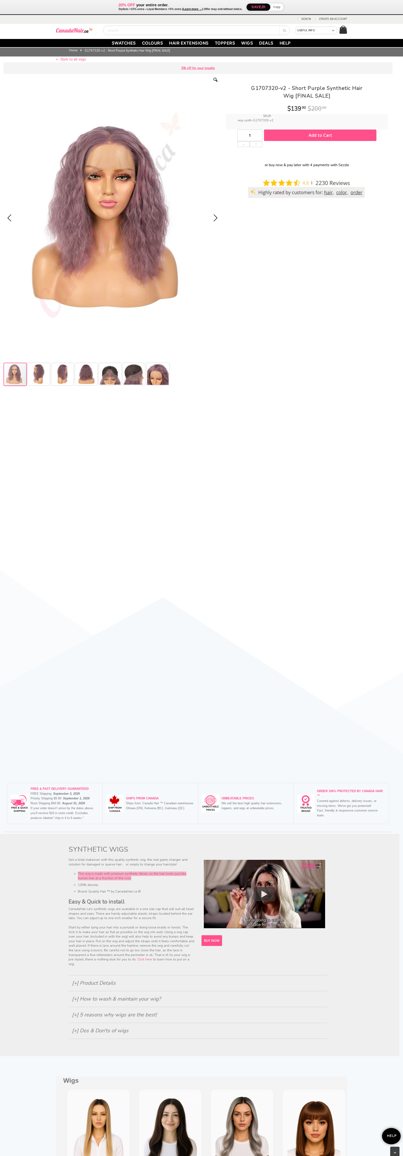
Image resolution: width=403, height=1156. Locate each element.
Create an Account (333, 19)
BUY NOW (211, 940)
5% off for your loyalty (198, 68)
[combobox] (196, 30)
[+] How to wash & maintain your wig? (116, 998)
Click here (144, 959)
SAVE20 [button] (258, 7)
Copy (277, 7)
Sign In (306, 19)
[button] (215, 83)
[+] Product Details (94, 983)
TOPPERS (225, 43)
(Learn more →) (192, 9)
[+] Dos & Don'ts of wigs (100, 1030)
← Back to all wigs (71, 59)
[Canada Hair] (77, 30)
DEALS (266, 43)
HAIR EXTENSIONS (189, 43)
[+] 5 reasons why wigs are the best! (114, 1014)
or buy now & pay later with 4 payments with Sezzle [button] (307, 165)
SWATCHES (124, 43)
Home (73, 50)
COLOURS (152, 43)
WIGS (247, 43)
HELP (285, 43)
